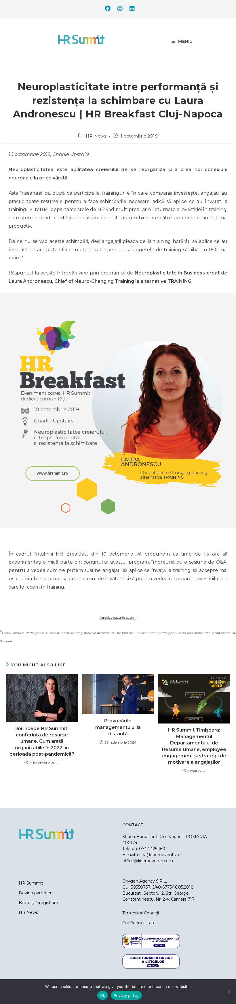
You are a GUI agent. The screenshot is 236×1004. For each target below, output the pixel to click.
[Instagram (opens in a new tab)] (120, 8)
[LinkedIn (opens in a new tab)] (130, 8)
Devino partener (35, 892)
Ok (102, 995)
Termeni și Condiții (140, 913)
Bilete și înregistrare (38, 902)
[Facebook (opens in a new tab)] (107, 8)
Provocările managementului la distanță (118, 727)
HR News (96, 136)
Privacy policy (126, 995)
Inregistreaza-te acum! (118, 618)
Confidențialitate (139, 922)
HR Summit (31, 883)
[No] (229, 992)
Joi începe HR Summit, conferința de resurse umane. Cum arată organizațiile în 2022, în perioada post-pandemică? (41, 741)
